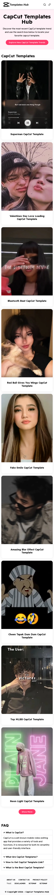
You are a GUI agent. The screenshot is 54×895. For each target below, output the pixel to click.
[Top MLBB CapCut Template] (27, 680)
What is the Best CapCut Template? (25, 867)
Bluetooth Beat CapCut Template (27, 300)
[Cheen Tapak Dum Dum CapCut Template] (27, 595)
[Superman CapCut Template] (27, 94)
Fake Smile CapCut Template (27, 467)
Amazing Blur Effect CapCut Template (27, 551)
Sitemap (32, 883)
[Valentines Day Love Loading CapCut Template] (27, 176)
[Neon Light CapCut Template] (27, 761)
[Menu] (49, 4)
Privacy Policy (40, 880)
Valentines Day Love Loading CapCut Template (27, 218)
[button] (27, 832)
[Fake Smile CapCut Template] (27, 428)
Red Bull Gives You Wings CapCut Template (27, 384)
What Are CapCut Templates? (21, 857)
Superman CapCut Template (27, 134)
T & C (9, 883)
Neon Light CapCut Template (27, 801)
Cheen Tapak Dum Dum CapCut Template (27, 636)
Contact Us (23, 880)
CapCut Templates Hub (37, 892)
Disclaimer (20, 883)
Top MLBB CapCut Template (27, 719)
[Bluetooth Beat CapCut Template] (27, 261)
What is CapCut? (15, 832)
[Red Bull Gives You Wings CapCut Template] (27, 343)
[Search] (45, 5)
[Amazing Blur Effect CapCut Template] (27, 510)
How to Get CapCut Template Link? (25, 862)
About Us (11, 880)
